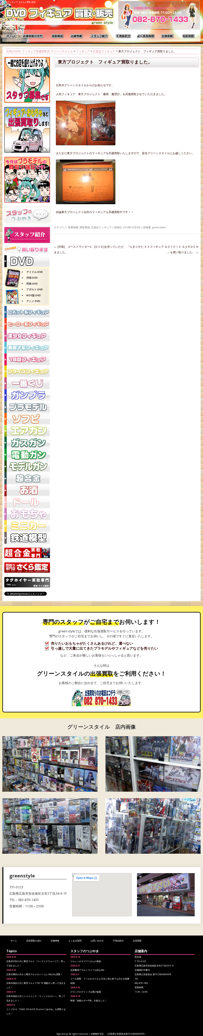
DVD (27, 261)
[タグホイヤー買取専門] (27, 586)
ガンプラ (27, 395)
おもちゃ (27, 514)
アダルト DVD (34, 289)
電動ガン (27, 455)
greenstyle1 (159, 227)
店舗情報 (77, 36)
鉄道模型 (27, 538)
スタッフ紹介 (99, 36)
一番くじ (27, 383)
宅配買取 (189, 36)
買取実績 (84, 227)
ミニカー (27, 526)
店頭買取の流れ (32, 36)
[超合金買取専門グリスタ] (27, 557)
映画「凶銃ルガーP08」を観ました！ (88, 1000)
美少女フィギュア (27, 336)
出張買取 (168, 36)
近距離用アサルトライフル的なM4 (87, 969)
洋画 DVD (32, 277)
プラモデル (27, 407)
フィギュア (83, 51)
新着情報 (73, 227)
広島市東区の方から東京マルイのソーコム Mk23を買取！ (34, 974)
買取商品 (57, 36)
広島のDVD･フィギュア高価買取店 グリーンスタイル (39, 51)
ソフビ (27, 419)
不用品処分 (123, 36)
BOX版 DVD (33, 295)
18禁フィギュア (27, 359)
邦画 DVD (32, 283)
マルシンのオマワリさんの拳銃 (85, 961)
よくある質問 (146, 36)
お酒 (27, 490)
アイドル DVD (34, 272)
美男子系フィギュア (27, 348)
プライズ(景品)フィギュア (27, 371)
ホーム (11, 36)
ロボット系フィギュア (27, 312)
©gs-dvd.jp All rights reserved (72, 1033)
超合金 (27, 478)
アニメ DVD (33, 301)
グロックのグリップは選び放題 (85, 991)
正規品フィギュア (104, 51)
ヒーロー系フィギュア (27, 324)
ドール (27, 502)
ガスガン (27, 443)
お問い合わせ (97, 940)
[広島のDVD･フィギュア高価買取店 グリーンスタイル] (59, 25)
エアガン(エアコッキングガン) (27, 431)
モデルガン (27, 466)
